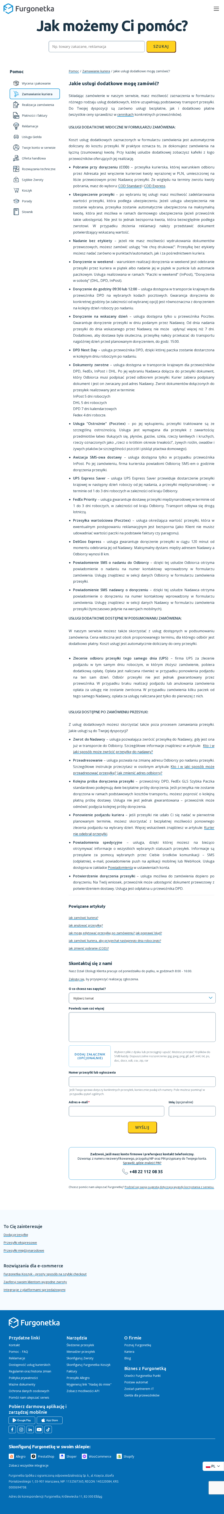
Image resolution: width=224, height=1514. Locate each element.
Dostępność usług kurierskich (29, 1365)
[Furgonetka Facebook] (12, 1429)
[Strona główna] (34, 1327)
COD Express (154, 186)
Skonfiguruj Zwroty (79, 1358)
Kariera (129, 1351)
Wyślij (142, 1127)
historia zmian (41, 1371)
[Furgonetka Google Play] (22, 1420)
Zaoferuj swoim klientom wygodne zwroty (35, 1282)
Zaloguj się (76, 979)
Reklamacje (17, 1358)
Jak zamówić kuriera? (83, 918)
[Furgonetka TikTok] (48, 1429)
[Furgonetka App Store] (49, 1420)
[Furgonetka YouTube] (39, 1429)
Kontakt (14, 1345)
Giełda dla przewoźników (141, 1395)
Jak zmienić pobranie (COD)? (89, 948)
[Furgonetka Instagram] (21, 1429)
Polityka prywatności (23, 1378)
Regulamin (16, 1371)
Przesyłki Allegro (78, 1378)
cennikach (125, 114)
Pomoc (74, 71)
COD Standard (130, 186)
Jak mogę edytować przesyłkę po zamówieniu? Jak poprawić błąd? (115, 933)
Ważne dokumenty (22, 1384)
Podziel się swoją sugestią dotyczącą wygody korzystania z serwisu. (169, 1187)
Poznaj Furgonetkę (137, 1345)
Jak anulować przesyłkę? (86, 925)
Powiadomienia (120, 867)
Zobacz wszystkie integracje (29, 1465)
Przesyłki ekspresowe (20, 1242)
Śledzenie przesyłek (80, 1345)
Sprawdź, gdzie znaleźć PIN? (142, 1163)
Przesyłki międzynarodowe (24, 1250)
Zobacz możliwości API (82, 1391)
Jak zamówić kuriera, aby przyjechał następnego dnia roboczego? (115, 941)
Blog (127, 1358)
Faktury (71, 1371)
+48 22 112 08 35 (146, 1171)
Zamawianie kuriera (96, 71)
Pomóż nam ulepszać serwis (29, 1397)
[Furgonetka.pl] (29, 8)
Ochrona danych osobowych (29, 1391)
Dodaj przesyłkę (16, 1234)
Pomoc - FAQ (18, 1351)
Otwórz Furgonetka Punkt (142, 1376)
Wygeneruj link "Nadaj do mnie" (89, 1384)
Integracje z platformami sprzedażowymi (34, 1289)
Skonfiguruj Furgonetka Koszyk (88, 1365)
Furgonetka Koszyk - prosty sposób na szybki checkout (45, 1274)
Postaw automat (136, 1382)
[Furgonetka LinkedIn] (30, 1429)
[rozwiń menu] (216, 8)
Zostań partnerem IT (139, 1389)
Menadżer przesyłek (80, 1351)
